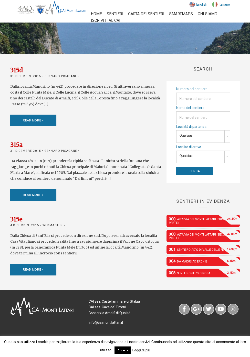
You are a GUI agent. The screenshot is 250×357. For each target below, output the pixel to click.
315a (16, 145)
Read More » (33, 120)
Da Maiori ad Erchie (202, 261)
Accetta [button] (122, 350)
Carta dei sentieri (146, 14)
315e (16, 219)
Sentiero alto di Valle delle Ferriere (203, 249)
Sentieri (115, 14)
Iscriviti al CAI (105, 20)
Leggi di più (141, 350)
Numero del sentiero (192, 89)
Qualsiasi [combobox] (186, 135)
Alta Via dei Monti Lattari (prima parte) (203, 221)
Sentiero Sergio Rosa (202, 273)
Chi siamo (207, 14)
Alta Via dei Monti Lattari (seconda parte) (203, 236)
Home (96, 14)
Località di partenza (191, 127)
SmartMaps (181, 14)
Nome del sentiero (190, 108)
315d (16, 70)
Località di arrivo (188, 147)
